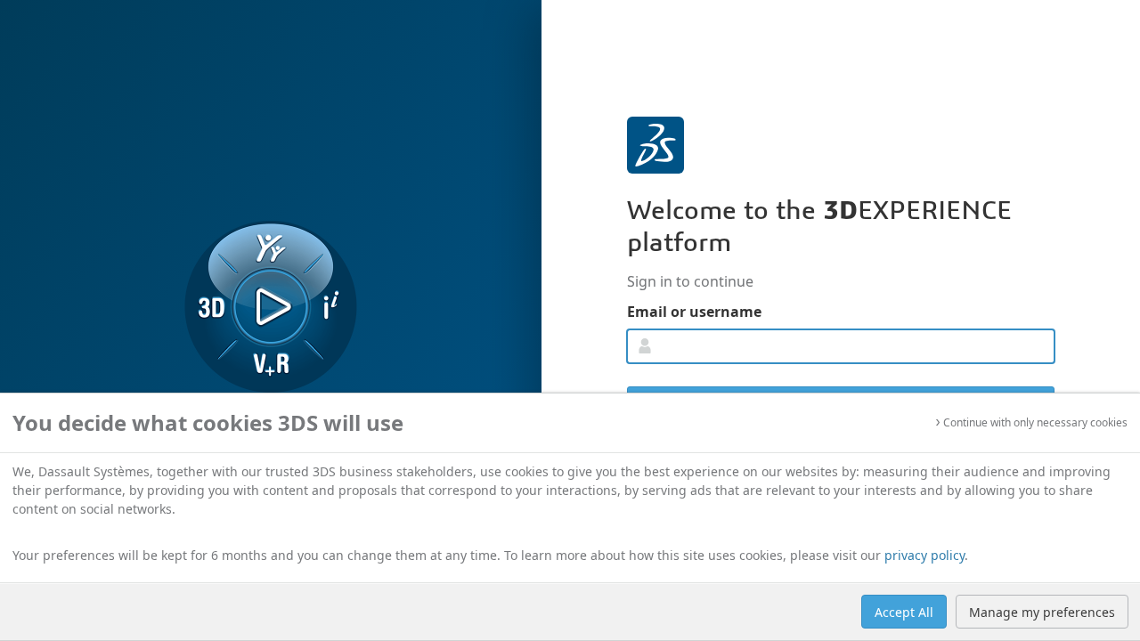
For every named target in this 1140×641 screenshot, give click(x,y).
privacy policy (924, 555)
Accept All (904, 612)
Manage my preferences (1042, 612)
